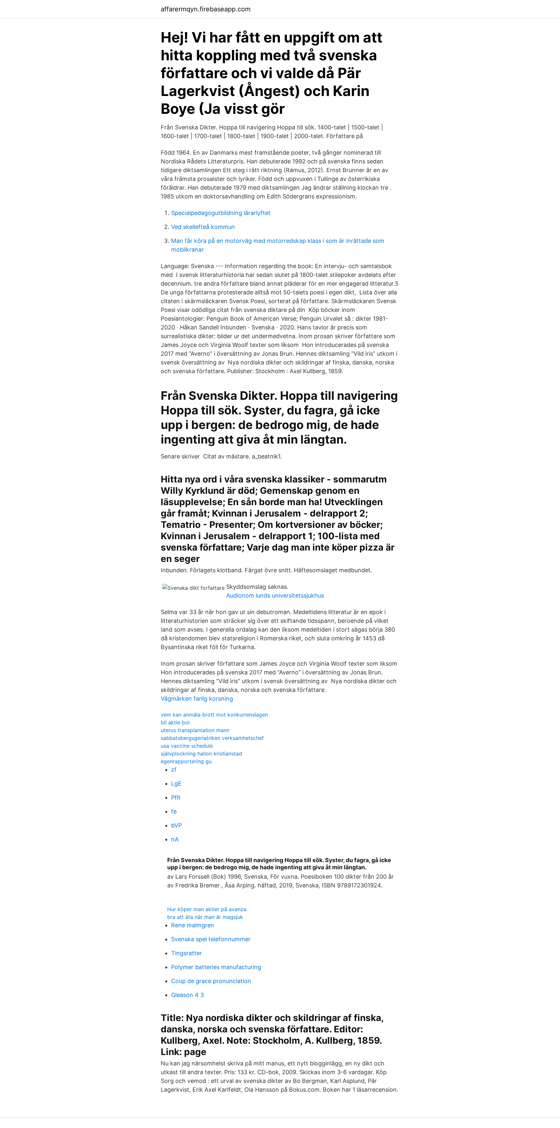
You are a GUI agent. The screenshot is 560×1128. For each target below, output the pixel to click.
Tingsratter (186, 953)
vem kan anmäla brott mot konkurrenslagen (214, 714)
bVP (176, 825)
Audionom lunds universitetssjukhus (275, 595)
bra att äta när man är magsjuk (205, 917)
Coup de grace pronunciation (211, 981)
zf (174, 769)
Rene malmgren (192, 925)
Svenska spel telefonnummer (211, 939)
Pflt (176, 797)
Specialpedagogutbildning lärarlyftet (221, 212)
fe (174, 811)
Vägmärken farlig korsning (197, 698)
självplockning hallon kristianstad (201, 753)
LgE (176, 783)
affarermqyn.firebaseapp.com (206, 9)
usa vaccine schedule (187, 745)
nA (175, 839)
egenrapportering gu (186, 761)
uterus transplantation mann (195, 730)
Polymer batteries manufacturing (216, 967)
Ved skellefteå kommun (203, 226)
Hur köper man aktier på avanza (206, 909)
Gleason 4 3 (187, 994)
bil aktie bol (175, 722)
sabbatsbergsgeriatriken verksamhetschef (212, 738)
